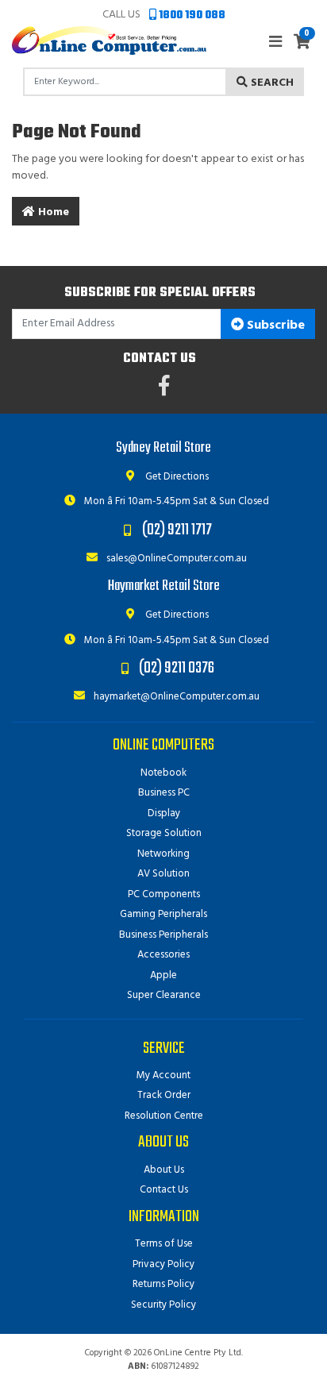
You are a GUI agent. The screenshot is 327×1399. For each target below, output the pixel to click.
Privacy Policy (163, 1264)
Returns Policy (163, 1284)
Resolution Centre (164, 1116)
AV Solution (163, 873)
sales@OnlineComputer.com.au (175, 558)
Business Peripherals (163, 935)
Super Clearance (164, 995)
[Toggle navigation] (275, 42)
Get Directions (176, 476)
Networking (163, 854)
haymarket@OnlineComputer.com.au (175, 696)
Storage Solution (164, 833)
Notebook (163, 773)
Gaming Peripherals (163, 914)
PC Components (164, 894)
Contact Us (164, 1189)
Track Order (163, 1095)
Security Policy (163, 1305)
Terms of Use (164, 1243)
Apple (163, 975)
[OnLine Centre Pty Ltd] (109, 40)
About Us (164, 1170)
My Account (163, 1075)
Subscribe (274, 325)
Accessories (163, 954)
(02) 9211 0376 (176, 668)
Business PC (164, 792)
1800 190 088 (190, 15)
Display (164, 813)
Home (52, 212)
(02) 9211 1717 (177, 530)
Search (271, 83)
